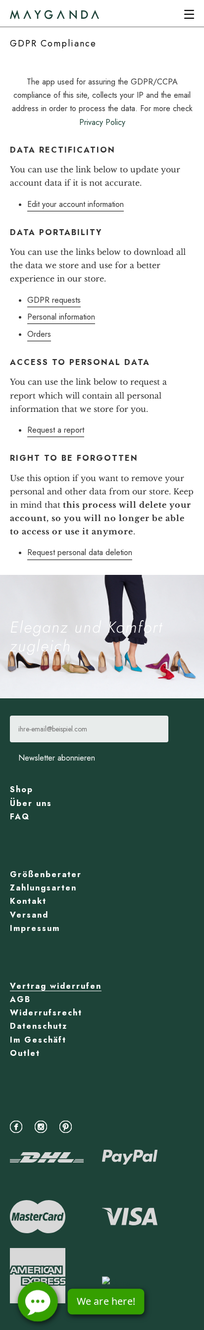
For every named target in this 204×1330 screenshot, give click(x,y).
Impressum (35, 928)
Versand (29, 915)
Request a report (55, 430)
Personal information (61, 316)
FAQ (20, 816)
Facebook (18, 1125)
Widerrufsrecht (46, 1012)
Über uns (31, 803)
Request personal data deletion (79, 552)
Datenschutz (38, 1026)
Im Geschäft (38, 1040)
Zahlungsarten (43, 887)
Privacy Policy (102, 122)
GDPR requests (54, 300)
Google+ (93, 1125)
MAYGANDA (54, 14)
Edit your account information (75, 204)
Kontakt (28, 901)
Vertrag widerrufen (56, 986)
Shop (21, 789)
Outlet (25, 1053)
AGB (20, 999)
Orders (39, 334)
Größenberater (46, 874)
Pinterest (68, 1125)
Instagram (43, 1125)
